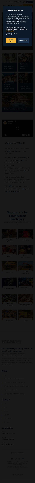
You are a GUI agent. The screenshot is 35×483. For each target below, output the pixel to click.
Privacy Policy (10, 30)
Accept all (11, 40)
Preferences (23, 40)
